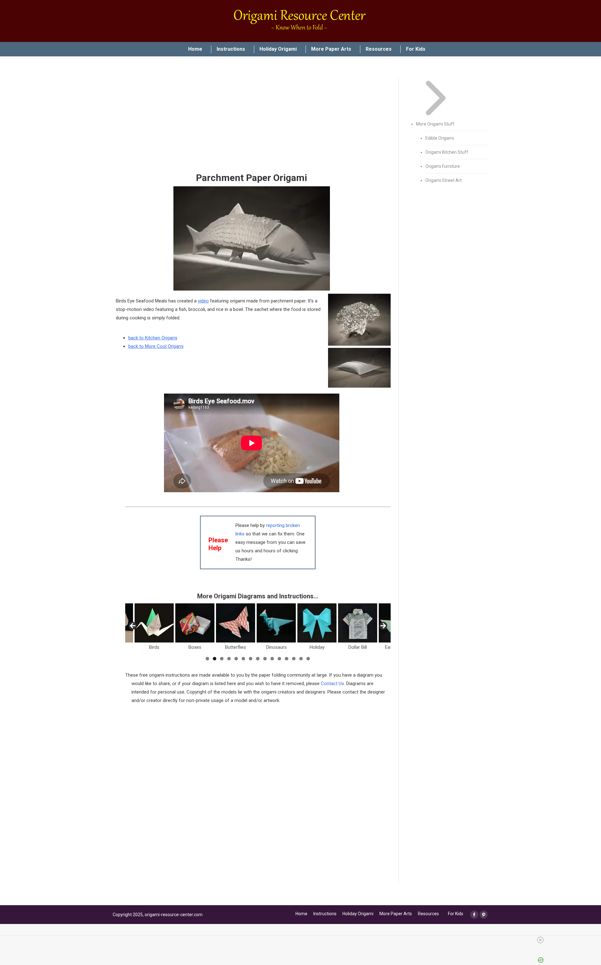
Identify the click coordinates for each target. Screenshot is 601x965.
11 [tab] (279, 658)
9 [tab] (265, 658)
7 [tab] (250, 658)
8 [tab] (257, 658)
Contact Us (332, 683)
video (203, 301)
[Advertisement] (252, 125)
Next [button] (383, 626)
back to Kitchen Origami (152, 338)
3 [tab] (221, 658)
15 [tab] (308, 658)
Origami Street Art (443, 180)
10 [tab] (272, 658)
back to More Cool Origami (155, 346)
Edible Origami (439, 138)
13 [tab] (293, 658)
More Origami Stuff (435, 123)
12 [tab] (286, 658)
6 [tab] (243, 658)
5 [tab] (236, 658)
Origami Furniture (442, 166)
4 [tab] (229, 658)
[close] (303, 940)
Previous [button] (133, 626)
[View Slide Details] (154, 622)
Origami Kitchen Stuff (446, 152)
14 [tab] (301, 658)
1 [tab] (207, 658)
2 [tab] (214, 658)
